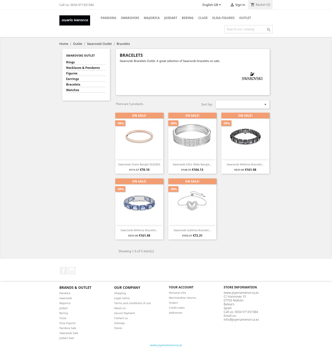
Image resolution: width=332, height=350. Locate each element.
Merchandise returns (182, 298)
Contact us (121, 318)
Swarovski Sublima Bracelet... (192, 230)
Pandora (108, 18)
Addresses (175, 313)
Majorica (152, 18)
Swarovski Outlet (80, 55)
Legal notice (122, 298)
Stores (118, 328)
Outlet (245, 18)
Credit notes (177, 308)
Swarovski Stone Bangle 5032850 (139, 164)
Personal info (177, 293)
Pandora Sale (67, 328)
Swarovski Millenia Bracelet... (245, 164)
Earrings (72, 79)
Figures (71, 73)
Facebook (63, 271)
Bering (188, 18)
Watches (72, 90)
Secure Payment (124, 313)
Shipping (120, 293)
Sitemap (119, 323)
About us (120, 308)
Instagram (72, 271)
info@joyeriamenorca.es (241, 319)
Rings (70, 62)
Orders (173, 303)
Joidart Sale (66, 338)
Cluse (203, 18)
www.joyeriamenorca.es (166, 345)
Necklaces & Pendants (83, 68)
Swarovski (130, 18)
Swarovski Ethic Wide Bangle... (192, 164)
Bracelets (73, 85)
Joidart (170, 18)
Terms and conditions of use (132, 303)
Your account (181, 287)
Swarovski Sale (68, 333)
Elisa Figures (223, 18)
